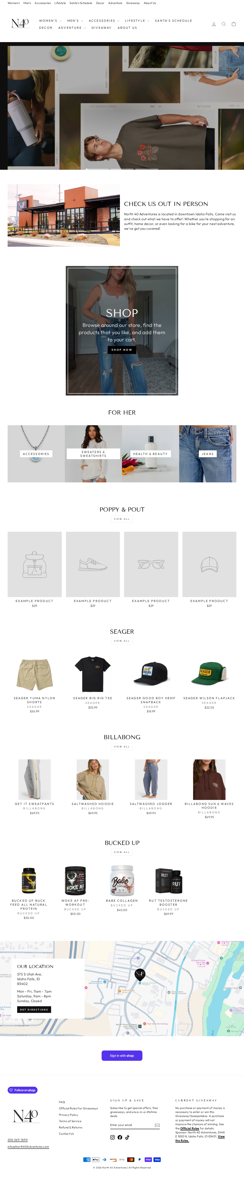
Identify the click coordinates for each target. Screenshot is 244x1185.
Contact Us (66, 1133)
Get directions (34, 1009)
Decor (100, 3)
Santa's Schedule (81, 3)
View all (122, 518)
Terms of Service (70, 1121)
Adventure (115, 3)
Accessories (43, 3)
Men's (27, 3)
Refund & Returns (70, 1127)
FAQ (62, 1102)
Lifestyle (60, 3)
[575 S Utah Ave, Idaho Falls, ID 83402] (122, 988)
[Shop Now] (122, 331)
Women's (14, 3)
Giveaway (133, 3)
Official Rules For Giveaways (78, 1108)
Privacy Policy (68, 1115)
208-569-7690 (18, 1140)
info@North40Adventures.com (28, 1146)
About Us (150, 3)
